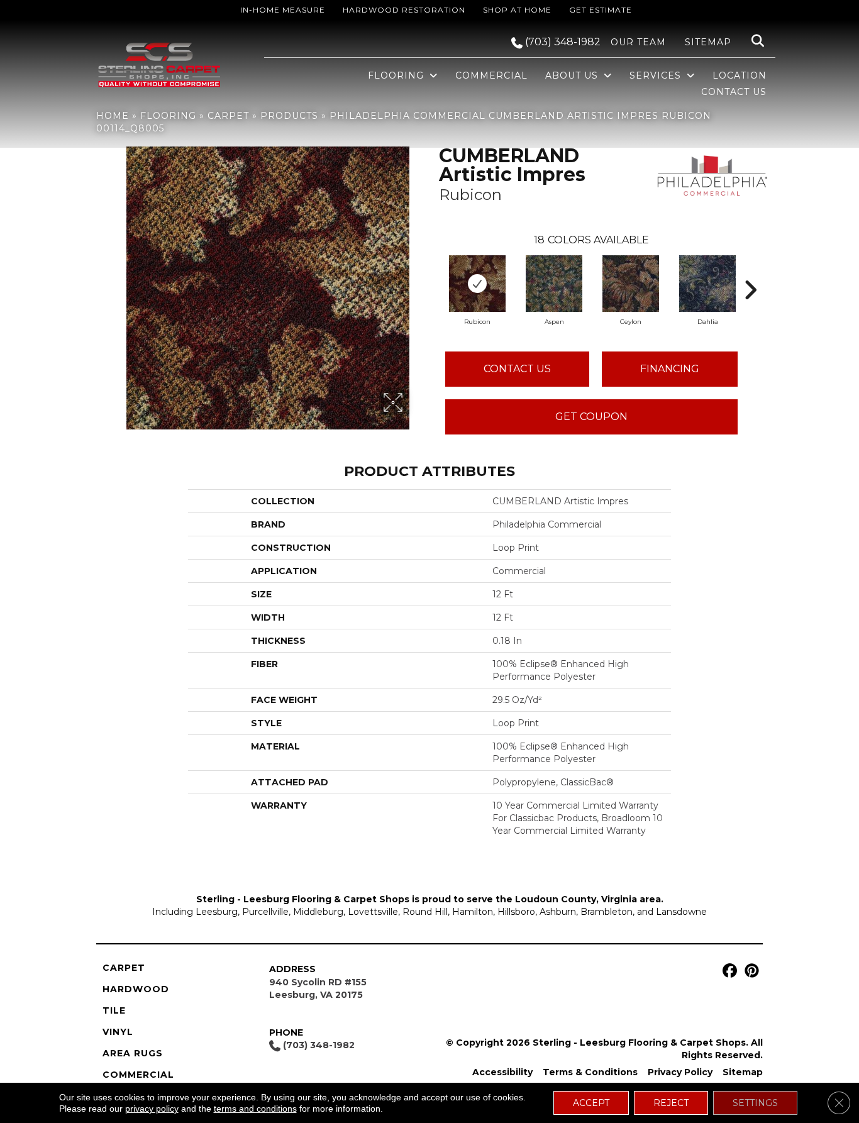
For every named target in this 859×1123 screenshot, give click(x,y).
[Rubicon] (477, 283)
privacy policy (152, 1109)
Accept (591, 1103)
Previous (432, 271)
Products (289, 115)
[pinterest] (750, 971)
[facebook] (728, 971)
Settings (755, 1103)
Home (112, 115)
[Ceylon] (630, 283)
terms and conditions (255, 1109)
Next (750, 271)
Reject (671, 1103)
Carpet (228, 115)
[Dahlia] (707, 283)
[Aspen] (554, 283)
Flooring (168, 115)
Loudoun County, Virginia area (588, 899)
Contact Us (517, 369)
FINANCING (669, 369)
